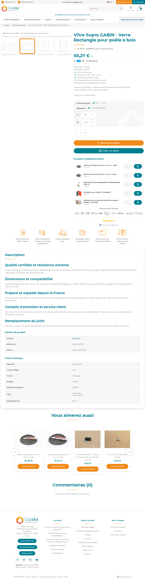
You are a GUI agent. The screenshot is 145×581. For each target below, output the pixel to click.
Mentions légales (87, 527)
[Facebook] (17, 559)
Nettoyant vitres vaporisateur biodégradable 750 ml (102, 183)
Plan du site (87, 550)
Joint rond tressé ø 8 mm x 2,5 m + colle (100, 174)
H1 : (78, 123)
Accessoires (80, 20)
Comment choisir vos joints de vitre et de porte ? (57, 528)
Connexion (118, 531)
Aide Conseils (97, 20)
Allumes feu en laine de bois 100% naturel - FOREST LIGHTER (101, 201)
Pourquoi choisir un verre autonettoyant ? (57, 534)
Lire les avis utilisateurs (110, 225)
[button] (130, 8)
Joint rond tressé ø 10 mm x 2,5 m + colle (100, 165)
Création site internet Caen (47, 577)
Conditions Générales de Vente (87, 531)
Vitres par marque (32, 20)
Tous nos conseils (57, 549)
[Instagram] (24, 559)
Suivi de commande (118, 527)
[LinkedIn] (30, 559)
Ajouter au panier (110, 143)
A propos (87, 539)
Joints (48, 20)
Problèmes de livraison (57, 546)
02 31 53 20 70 (28, 541)
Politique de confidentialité (88, 542)
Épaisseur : (82, 108)
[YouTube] (36, 559)
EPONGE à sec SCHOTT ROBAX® (97, 192)
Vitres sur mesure (11, 20)
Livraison (87, 535)
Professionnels (57, 553)
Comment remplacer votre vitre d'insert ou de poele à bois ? (57, 541)
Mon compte (118, 520)
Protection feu (63, 20)
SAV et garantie (87, 546)
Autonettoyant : (84, 103)
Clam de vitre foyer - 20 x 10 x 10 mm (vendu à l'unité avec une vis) (87, 457)
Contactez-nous (27, 547)
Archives (87, 554)
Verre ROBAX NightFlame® (132, 20)
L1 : (78, 115)
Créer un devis (110, 150)
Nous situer (27, 553)
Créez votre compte (117, 535)
